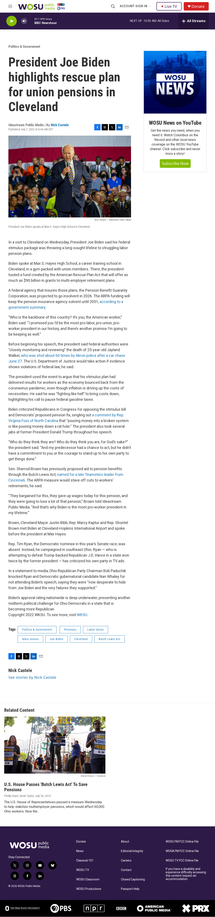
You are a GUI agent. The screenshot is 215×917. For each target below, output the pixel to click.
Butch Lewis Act (109, 639)
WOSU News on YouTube (175, 123)
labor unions (30, 639)
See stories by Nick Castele (32, 677)
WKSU (82, 615)
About (125, 841)
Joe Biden (56, 639)
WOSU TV (82, 870)
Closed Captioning (133, 879)
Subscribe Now (175, 163)
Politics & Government (24, 46)
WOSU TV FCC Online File (182, 860)
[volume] (24, 21)
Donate (198, 6)
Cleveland (81, 639)
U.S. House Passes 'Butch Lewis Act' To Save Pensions (46, 787)
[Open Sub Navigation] (150, 6)
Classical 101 (84, 860)
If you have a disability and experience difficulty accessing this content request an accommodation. (186, 874)
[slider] (30, 21)
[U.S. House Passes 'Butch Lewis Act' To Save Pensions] (54, 745)
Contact (126, 870)
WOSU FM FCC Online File (182, 841)
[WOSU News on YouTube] (175, 82)
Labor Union (95, 629)
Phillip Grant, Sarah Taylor (19, 796)
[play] (11, 21)
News (80, 851)
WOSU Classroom (88, 879)
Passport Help (130, 889)
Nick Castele (60, 125)
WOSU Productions (88, 889)
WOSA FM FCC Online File (182, 851)
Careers (126, 860)
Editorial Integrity (132, 851)
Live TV (171, 6)
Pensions (70, 629)
